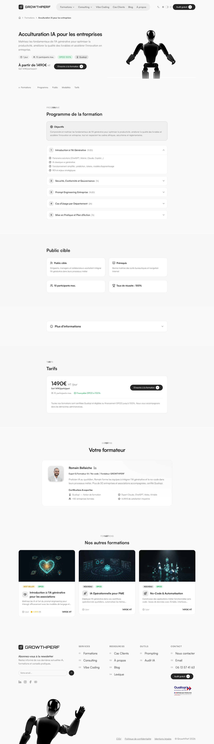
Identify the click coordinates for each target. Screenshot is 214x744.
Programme (42, 87)
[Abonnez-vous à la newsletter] (71, 673)
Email (178, 660)
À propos (141, 7)
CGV (118, 738)
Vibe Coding (102, 7)
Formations (66, 7)
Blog (130, 7)
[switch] (167, 7)
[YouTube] (35, 681)
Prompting (151, 653)
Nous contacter (185, 653)
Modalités (66, 87)
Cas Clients (119, 7)
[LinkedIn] (95, 467)
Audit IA (150, 660)
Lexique (119, 674)
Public (55, 87)
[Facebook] (30, 681)
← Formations (24, 87)
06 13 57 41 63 (185, 667)
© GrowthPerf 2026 (185, 738)
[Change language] (158, 7)
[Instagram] (25, 681)
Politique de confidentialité (138, 738)
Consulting (84, 7)
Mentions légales (163, 738)
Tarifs (77, 87)
